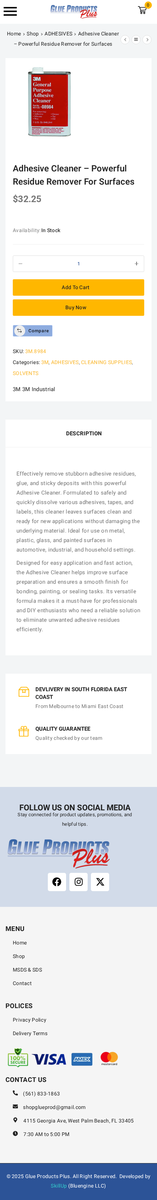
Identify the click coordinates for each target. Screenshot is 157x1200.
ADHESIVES (58, 34)
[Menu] (15, 11)
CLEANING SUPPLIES (106, 362)
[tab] (78, 433)
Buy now (75, 307)
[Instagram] (78, 882)
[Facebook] (57, 882)
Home (14, 34)
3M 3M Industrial (34, 389)
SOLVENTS (25, 373)
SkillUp (59, 1186)
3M (45, 362)
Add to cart (75, 287)
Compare (38, 331)
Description (84, 433)
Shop (33, 34)
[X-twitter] (100, 882)
